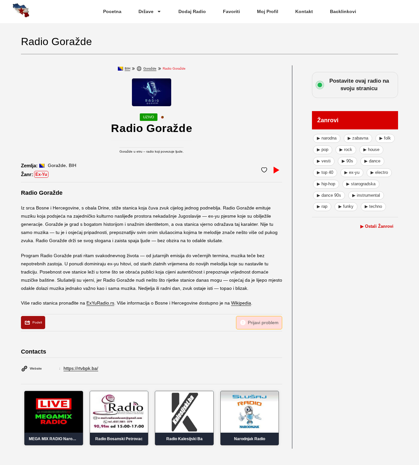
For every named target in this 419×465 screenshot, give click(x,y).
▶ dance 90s (329, 195)
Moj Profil (267, 11)
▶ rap (322, 206)
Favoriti (231, 11)
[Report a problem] (259, 322)
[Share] (33, 322)
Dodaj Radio (192, 11)
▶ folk (385, 138)
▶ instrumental (366, 195)
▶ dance (372, 160)
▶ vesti (324, 160)
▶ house (371, 149)
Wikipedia (241, 303)
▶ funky (346, 206)
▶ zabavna (358, 138)
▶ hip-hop (326, 183)
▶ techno (373, 206)
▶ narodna (327, 138)
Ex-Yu (41, 174)
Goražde (149, 68)
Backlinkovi (343, 11)
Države (146, 11)
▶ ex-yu (351, 172)
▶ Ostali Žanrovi (376, 226)
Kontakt (304, 11)
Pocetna (112, 11)
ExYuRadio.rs (100, 303)
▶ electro (379, 172)
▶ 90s (347, 160)
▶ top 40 (325, 172)
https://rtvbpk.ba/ (81, 368)
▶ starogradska (360, 183)
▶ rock (345, 149)
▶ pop (322, 149)
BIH (127, 68)
